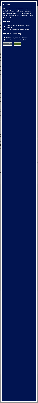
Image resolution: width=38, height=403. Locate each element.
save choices (8, 44)
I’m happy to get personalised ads (17, 38)
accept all (17, 44)
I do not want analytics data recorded (18, 30)
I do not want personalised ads (16, 40)
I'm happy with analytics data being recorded (18, 26)
